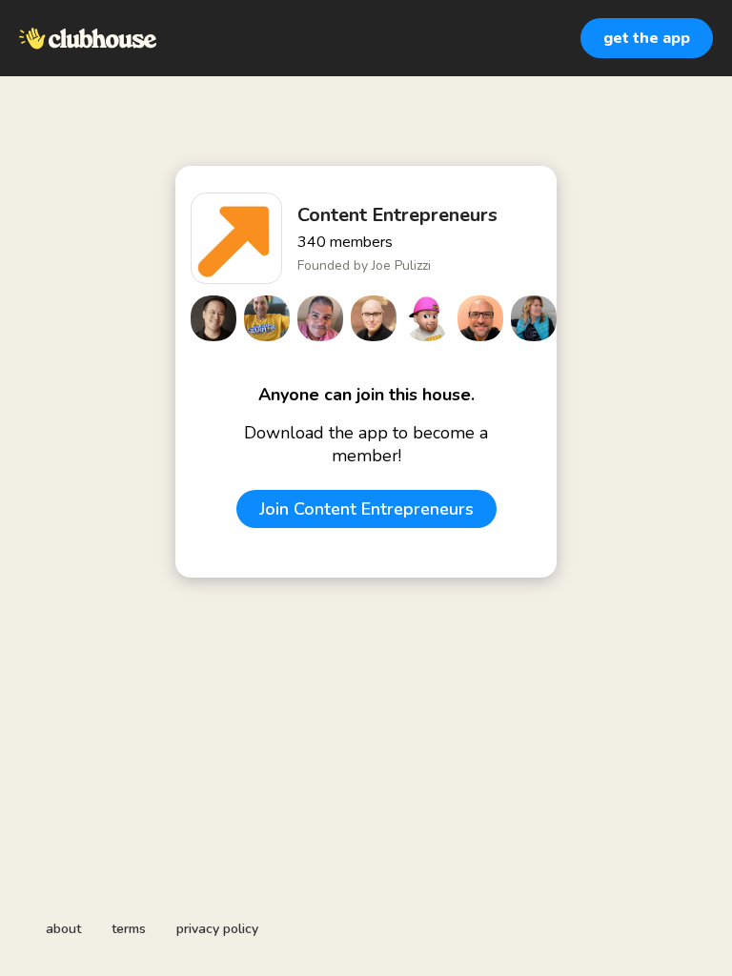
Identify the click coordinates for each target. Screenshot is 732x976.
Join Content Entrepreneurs (366, 509)
